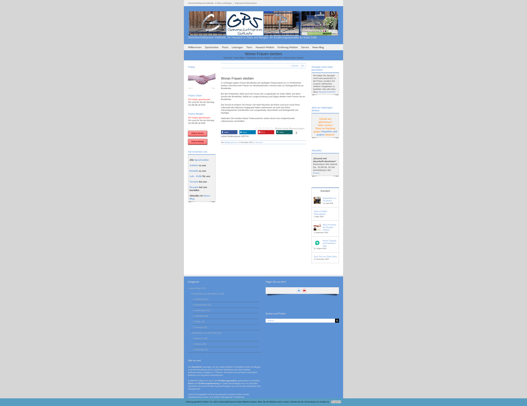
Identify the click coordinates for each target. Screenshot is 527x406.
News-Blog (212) (198, 288)
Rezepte (194, 187)
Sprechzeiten (201, 159)
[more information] (296, 133)
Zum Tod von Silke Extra (325, 256)
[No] (523, 402)
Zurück (295, 65)
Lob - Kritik (196, 176)
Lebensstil (258, 142)
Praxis (316, 173)
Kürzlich (325, 190)
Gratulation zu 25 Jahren (329, 199)
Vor (302, 65)
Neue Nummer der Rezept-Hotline (329, 227)
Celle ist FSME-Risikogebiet (321, 212)
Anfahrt (194, 165)
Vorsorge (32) (200, 327)
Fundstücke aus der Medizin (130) (208, 293)
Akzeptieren (336, 402)
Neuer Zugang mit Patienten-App (329, 243)
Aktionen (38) (200, 338)
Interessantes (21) (202, 304)
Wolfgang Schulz (230, 142)
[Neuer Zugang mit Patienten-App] (317, 240)
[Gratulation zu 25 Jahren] (317, 198)
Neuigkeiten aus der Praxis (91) (207, 333)
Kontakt (194, 170)
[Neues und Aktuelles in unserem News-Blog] (299, 290)
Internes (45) (200, 344)
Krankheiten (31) (202, 310)
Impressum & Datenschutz (246, 3)
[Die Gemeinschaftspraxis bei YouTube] (305, 290)
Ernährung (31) (201, 299)
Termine (194, 181)
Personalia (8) (201, 349)
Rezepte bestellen (327, 91)
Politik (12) (199, 321)
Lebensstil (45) (201, 316)
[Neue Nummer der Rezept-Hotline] (317, 224)
